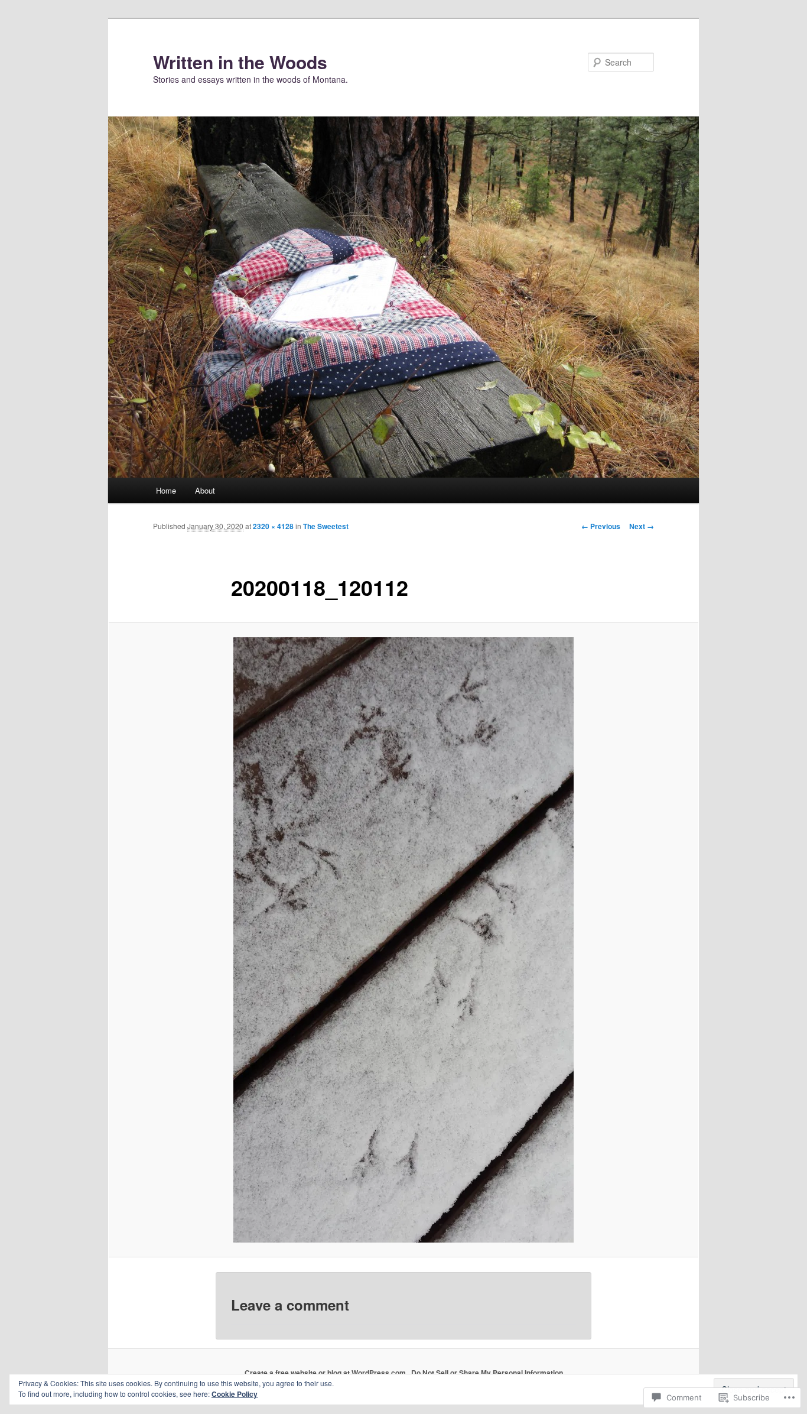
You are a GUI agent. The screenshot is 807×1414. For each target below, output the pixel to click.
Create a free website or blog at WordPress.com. (326, 1372)
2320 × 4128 (273, 526)
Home (166, 490)
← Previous (600, 526)
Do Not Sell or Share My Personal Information (487, 1372)
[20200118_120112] (403, 940)
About (205, 490)
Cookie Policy (234, 1394)
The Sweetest (326, 526)
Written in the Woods (240, 61)
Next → (641, 526)
